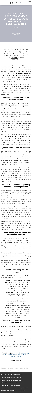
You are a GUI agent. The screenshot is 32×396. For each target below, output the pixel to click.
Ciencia (11, 368)
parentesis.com (25, 388)
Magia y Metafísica (5, 370)
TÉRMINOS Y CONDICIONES (6, 380)
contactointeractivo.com (12, 390)
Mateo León (17, 33)
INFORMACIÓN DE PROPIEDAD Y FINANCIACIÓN (10, 388)
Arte (8, 368)
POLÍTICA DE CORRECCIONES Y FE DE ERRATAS (10, 385)
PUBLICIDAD (18, 377)
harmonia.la (3, 390)
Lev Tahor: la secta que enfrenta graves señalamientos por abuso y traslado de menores (16, 354)
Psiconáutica (17, 370)
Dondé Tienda (22, 390)
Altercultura (3, 368)
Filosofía (16, 368)
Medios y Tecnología (24, 368)
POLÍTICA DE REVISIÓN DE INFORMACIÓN (9, 382)
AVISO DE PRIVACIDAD (5, 377)
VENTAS (13, 377)
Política (11, 370)
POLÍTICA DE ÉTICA (17, 380)
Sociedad (16, 28)
